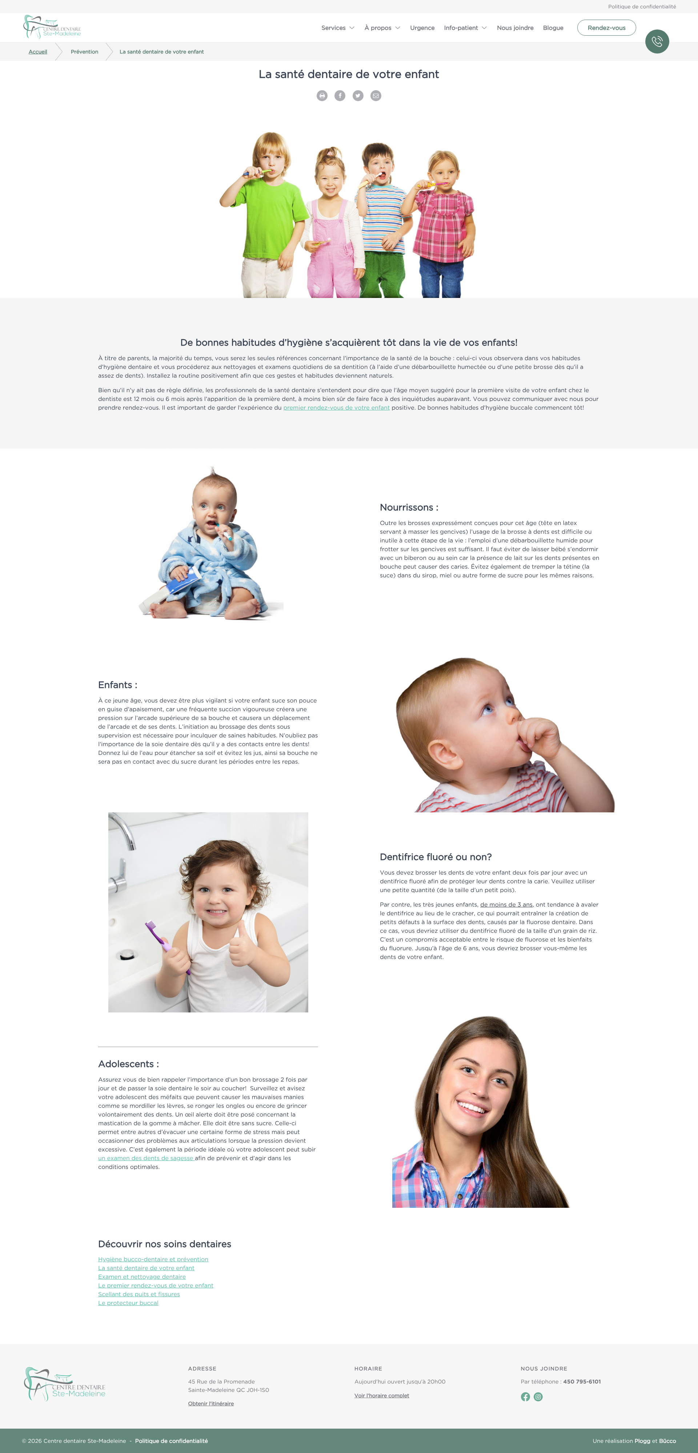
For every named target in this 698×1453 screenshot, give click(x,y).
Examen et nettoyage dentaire (142, 1276)
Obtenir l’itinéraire (211, 1403)
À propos (378, 27)
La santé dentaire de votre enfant (146, 1268)
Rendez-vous (607, 27)
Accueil (38, 52)
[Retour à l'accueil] (52, 27)
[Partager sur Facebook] (340, 95)
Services (333, 27)
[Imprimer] (322, 95)
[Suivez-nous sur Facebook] (525, 1399)
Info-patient (461, 27)
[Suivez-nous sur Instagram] (538, 1399)
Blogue (553, 27)
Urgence (422, 27)
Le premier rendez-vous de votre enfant (155, 1285)
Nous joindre (515, 27)
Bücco (667, 1441)
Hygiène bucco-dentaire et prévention (153, 1259)
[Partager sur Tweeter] (358, 95)
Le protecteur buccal (128, 1302)
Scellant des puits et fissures (139, 1294)
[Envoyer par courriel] (376, 95)
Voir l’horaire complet (381, 1395)
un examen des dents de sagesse (146, 1158)
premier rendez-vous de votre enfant (336, 407)
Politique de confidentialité (642, 6)
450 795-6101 (660, 27)
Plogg (643, 1441)
